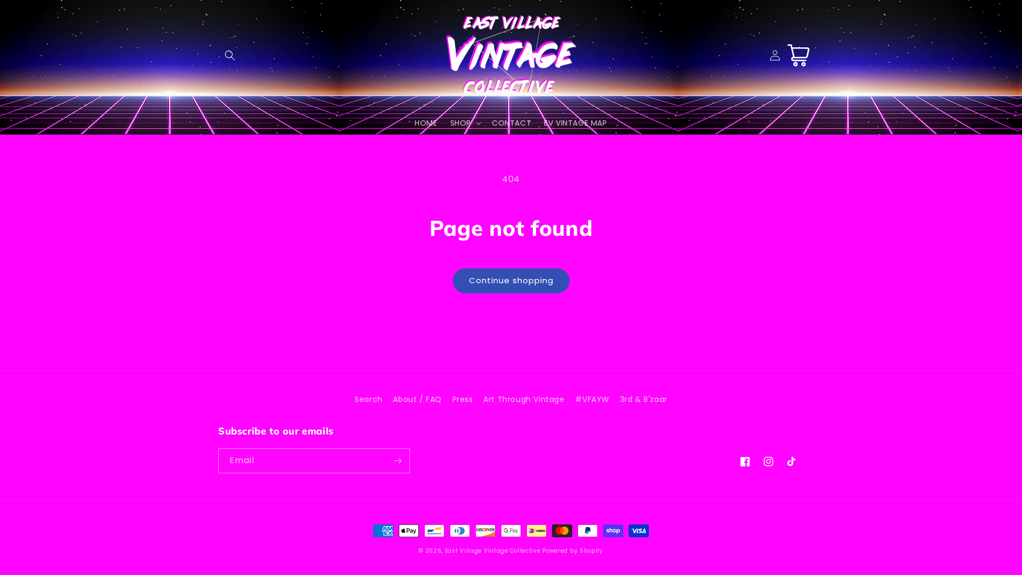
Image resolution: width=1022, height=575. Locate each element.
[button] (230, 55)
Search (369, 399)
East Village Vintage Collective (493, 551)
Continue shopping (511, 280)
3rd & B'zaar (643, 399)
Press (462, 399)
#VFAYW (592, 399)
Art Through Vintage (523, 399)
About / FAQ (417, 399)
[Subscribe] (397, 460)
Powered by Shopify (572, 551)
